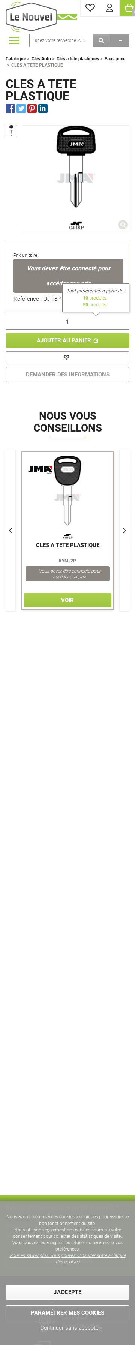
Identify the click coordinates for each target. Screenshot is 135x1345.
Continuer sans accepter (70, 1327)
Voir (67, 600)
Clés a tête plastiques (78, 58)
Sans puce (115, 58)
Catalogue (16, 58)
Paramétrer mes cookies (67, 1312)
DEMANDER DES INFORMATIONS (68, 374)
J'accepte (67, 1292)
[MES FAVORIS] (90, 8)
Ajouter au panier (64, 340)
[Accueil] (41, 17)
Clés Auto (41, 58)
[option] (11, 130)
